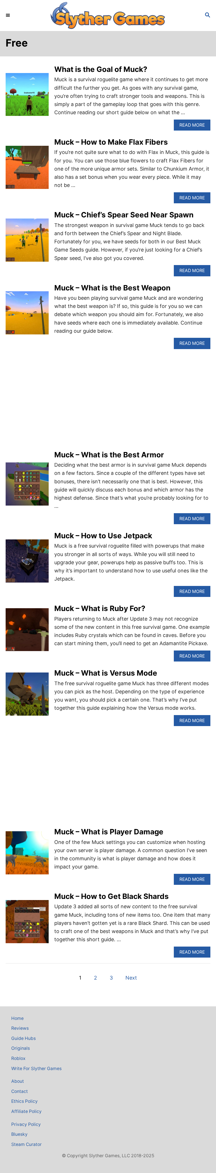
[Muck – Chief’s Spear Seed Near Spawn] (27, 243)
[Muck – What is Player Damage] (27, 855)
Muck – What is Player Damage (108, 831)
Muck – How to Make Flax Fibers (111, 142)
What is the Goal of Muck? (100, 69)
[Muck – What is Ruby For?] (27, 632)
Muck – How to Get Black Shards (111, 896)
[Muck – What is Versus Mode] (27, 697)
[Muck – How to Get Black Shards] (27, 924)
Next (131, 978)
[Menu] (8, 15)
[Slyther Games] (108, 15)
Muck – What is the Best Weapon (112, 287)
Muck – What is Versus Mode (105, 673)
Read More (194, 126)
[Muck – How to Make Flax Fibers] (27, 170)
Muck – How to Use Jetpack (103, 535)
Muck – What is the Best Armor (109, 454)
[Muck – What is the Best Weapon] (27, 315)
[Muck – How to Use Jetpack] (27, 563)
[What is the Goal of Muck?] (27, 97)
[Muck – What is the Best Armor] (27, 486)
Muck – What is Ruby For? (99, 608)
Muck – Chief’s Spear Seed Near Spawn (124, 214)
